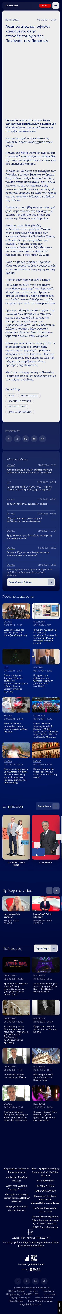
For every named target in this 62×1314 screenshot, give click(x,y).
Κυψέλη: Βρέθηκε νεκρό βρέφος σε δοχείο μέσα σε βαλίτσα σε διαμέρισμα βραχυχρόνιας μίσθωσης (29, 572)
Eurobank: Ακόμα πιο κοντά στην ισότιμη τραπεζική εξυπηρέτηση (15, 632)
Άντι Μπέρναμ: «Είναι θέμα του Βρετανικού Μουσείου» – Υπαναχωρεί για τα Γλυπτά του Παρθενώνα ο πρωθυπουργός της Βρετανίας (16, 1034)
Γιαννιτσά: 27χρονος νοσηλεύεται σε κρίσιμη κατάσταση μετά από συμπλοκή (28, 553)
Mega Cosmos (16, 1301)
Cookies (34, 1291)
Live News (45, 862)
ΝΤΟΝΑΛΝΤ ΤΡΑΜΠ (17, 406)
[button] (55, 5)
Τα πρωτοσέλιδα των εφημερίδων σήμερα (27, 503)
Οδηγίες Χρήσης (16, 1291)
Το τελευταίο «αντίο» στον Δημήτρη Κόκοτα (15, 1076)
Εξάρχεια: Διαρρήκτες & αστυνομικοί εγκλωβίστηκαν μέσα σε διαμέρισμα (24, 519)
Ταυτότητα (48, 1291)
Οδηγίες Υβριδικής (44, 1297)
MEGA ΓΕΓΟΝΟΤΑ (29, 395)
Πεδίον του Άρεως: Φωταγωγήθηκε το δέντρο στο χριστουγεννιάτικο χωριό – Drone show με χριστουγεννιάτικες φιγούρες (16, 683)
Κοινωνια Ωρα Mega (16, 863)
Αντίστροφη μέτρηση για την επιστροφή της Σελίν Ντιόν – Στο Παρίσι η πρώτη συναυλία (45, 987)
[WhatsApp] (25, 438)
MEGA (11, 395)
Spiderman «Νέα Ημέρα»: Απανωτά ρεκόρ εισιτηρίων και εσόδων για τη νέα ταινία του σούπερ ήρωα (16, 989)
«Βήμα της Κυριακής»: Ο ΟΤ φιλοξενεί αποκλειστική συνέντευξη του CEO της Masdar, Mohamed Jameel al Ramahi (45, 637)
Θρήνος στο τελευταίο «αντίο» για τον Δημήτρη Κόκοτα (45, 1029)
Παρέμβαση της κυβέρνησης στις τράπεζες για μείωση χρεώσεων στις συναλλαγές (43, 680)
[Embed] (42, 438)
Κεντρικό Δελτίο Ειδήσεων (12, 915)
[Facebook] (8, 438)
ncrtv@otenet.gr (50, 1227)
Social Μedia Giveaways (40, 1301)
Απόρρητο (60, 1307)
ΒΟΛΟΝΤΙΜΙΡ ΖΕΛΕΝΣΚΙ (19, 401)
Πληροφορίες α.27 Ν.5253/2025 (22, 1294)
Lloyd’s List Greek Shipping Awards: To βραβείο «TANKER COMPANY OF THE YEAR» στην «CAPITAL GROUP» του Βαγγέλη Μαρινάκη (45, 730)
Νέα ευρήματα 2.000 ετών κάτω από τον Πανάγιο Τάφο (43, 1077)
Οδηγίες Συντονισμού (19, 1297)
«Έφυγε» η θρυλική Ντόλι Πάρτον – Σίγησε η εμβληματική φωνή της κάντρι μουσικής (45, 1116)
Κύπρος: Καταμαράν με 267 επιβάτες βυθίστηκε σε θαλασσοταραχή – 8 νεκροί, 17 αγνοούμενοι (29, 471)
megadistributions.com (31, 1304)
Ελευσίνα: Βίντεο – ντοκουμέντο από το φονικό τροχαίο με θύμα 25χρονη (15, 727)
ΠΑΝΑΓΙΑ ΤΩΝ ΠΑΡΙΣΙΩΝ (19, 412)
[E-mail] (34, 438)
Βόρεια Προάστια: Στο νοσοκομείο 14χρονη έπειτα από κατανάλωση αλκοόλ (45, 773)
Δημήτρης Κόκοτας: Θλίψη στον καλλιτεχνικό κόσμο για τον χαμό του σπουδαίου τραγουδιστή (16, 1116)
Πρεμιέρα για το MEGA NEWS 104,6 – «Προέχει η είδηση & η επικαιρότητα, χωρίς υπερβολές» (29, 488)
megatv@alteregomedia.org (45, 1203)
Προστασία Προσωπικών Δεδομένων (31, 1287)
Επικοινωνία (50, 1294)
